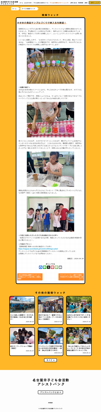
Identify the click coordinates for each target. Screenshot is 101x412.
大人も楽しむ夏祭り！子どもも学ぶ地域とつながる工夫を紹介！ (21, 317)
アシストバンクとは (50, 392)
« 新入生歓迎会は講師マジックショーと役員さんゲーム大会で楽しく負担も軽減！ (29, 277)
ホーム (14, 9)
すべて (49, 360)
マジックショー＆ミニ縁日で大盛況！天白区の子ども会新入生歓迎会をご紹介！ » (71, 277)
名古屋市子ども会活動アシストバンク (9, 3)
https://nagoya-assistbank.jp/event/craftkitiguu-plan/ (38, 249)
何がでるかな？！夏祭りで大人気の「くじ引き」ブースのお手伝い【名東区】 (50, 317)
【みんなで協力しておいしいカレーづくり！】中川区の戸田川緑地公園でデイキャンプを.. (78, 348)
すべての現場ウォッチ (28, 9)
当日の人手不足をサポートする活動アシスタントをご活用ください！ (78, 317)
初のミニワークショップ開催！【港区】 (21, 347)
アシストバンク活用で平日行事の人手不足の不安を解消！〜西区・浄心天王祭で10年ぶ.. (50, 348)
